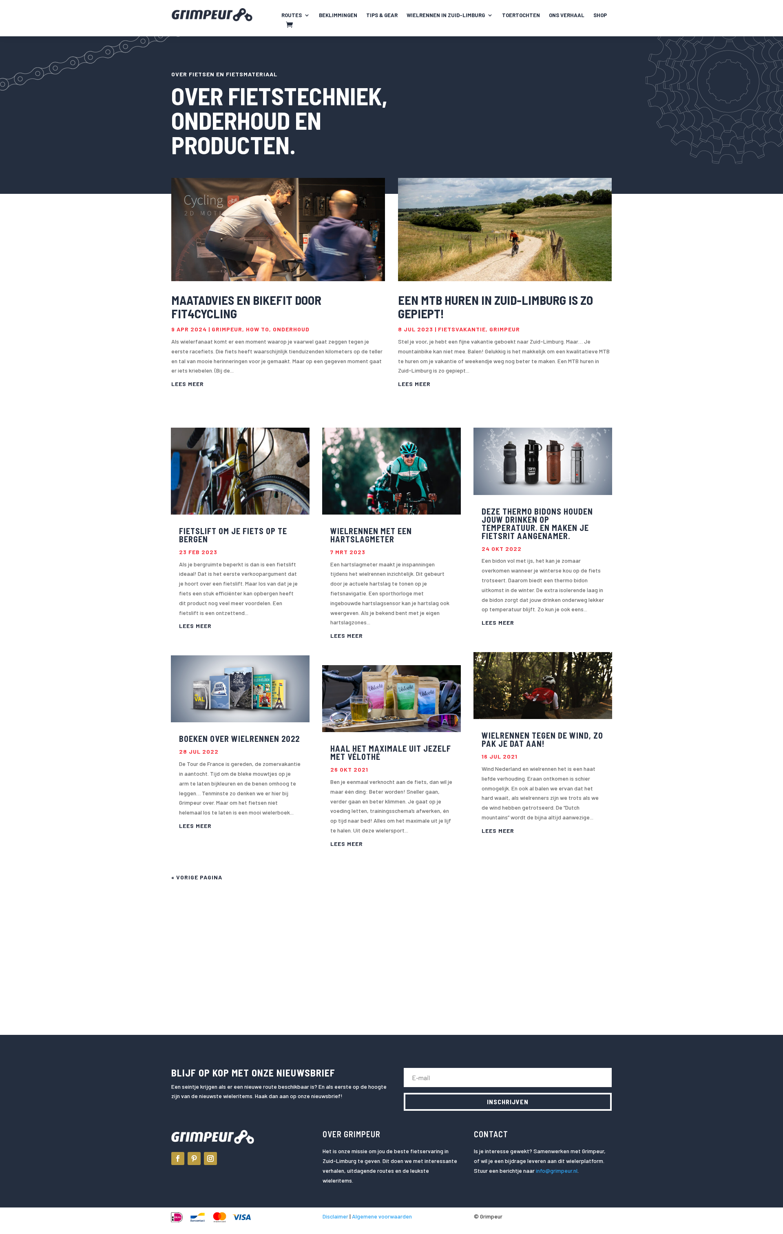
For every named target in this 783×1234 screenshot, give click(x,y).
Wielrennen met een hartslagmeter (371, 535)
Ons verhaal (566, 15)
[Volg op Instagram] (210, 1158)
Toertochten (521, 15)
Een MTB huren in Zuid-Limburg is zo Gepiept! (495, 307)
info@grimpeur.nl (556, 1170)
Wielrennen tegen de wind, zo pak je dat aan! (542, 739)
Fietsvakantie (462, 329)
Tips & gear (382, 15)
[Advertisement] (391, 947)
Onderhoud (291, 329)
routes (291, 15)
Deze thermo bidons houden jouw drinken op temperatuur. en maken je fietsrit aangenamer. (537, 523)
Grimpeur (227, 329)
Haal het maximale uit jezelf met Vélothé (390, 752)
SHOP (600, 15)
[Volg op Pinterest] (194, 1158)
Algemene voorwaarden (382, 1216)
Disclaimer (335, 1216)
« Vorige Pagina (196, 877)
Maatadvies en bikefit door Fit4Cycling (246, 307)
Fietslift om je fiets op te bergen (233, 535)
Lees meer (187, 383)
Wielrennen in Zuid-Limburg (446, 15)
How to (257, 329)
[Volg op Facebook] (177, 1158)
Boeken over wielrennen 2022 (239, 739)
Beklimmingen (338, 15)
